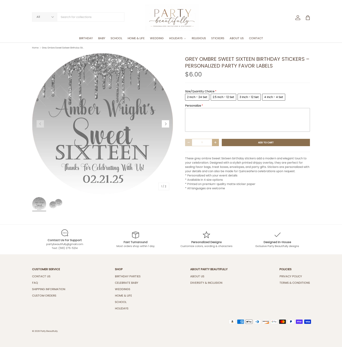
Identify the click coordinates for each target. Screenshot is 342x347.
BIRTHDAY (86, 38)
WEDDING (157, 38)
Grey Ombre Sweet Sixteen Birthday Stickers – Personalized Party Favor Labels (63, 48)
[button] (308, 18)
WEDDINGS (122, 289)
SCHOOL (116, 38)
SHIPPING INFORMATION (48, 289)
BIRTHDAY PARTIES (128, 276)
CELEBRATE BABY (126, 283)
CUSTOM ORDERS (44, 296)
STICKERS (217, 38)
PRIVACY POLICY (290, 276)
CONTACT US (41, 276)
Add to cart (266, 142)
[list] (102, 123)
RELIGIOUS (199, 38)
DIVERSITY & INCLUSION (206, 283)
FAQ (35, 283)
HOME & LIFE (136, 38)
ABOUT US (237, 38)
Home (35, 48)
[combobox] (78, 17)
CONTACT (256, 38)
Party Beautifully (49, 331)
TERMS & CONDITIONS (294, 283)
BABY (101, 38)
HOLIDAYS (176, 38)
